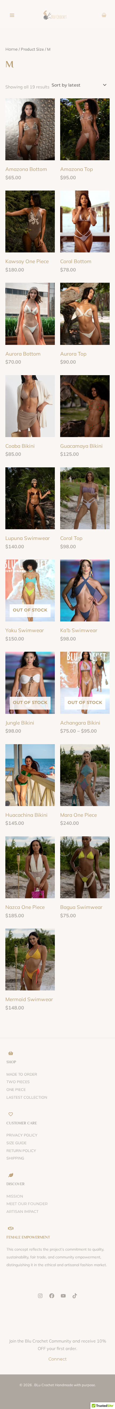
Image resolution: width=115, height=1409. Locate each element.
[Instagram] (40, 1295)
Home (11, 49)
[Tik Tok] (74, 1295)
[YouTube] (63, 1295)
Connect (57, 1359)
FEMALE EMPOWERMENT (28, 1237)
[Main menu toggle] (12, 15)
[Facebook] (51, 1295)
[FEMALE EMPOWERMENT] (10, 1228)
